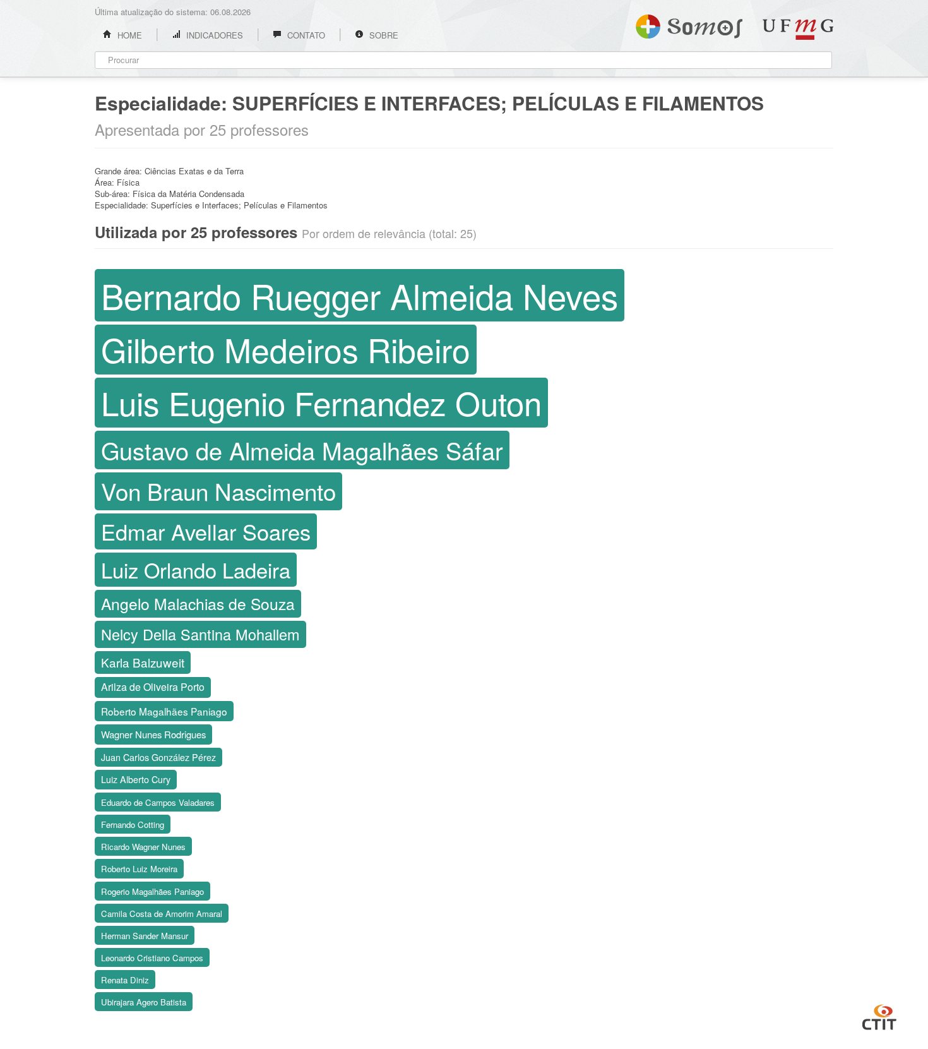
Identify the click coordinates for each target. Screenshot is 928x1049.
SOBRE (382, 35)
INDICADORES (213, 35)
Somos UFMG (689, 24)
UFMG (798, 29)
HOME (128, 35)
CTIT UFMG (879, 1015)
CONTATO (305, 35)
